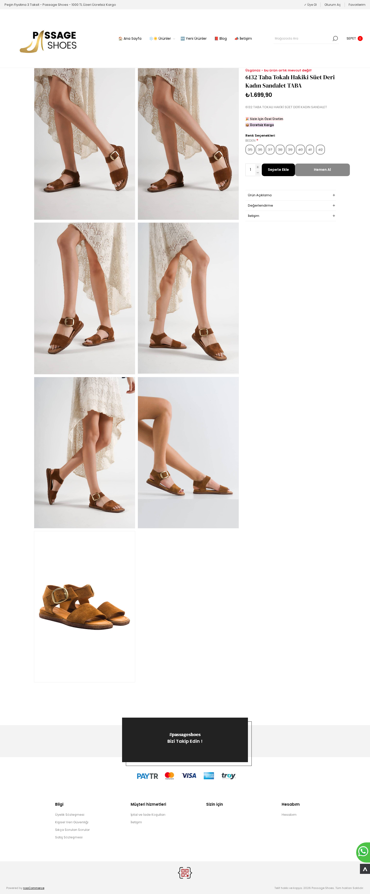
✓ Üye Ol (310, 5)
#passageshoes (185, 734)
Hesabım (289, 814)
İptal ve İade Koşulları (148, 814)
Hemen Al (322, 169)
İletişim (136, 822)
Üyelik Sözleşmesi (69, 814)
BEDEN (250, 140)
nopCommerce (33, 888)
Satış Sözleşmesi (69, 837)
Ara (335, 38)
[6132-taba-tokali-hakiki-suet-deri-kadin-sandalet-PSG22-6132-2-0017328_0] (84, 144)
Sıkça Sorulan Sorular (72, 829)
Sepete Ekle (278, 169)
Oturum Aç (332, 5)
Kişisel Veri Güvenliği (71, 822)
